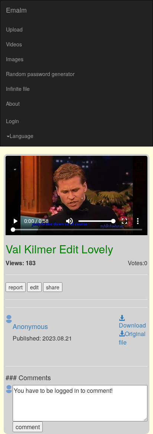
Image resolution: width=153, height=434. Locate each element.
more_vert (143, 419)
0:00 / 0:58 (31, 420)
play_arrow (9, 419)
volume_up (75, 419)
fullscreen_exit (130, 419)
